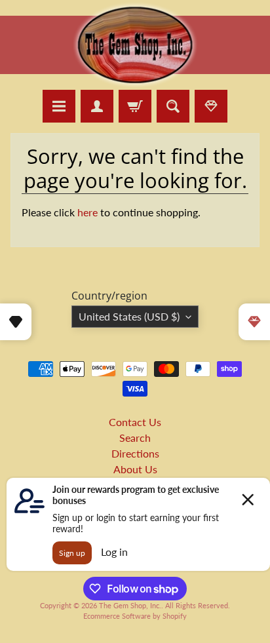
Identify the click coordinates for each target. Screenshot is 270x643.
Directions (135, 453)
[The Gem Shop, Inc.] (135, 81)
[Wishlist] (211, 106)
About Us (135, 469)
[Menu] (59, 106)
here (87, 212)
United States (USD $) (129, 316)
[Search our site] (173, 106)
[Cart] (135, 106)
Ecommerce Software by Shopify (135, 616)
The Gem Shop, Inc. (130, 605)
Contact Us (135, 422)
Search (135, 437)
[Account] (97, 106)
